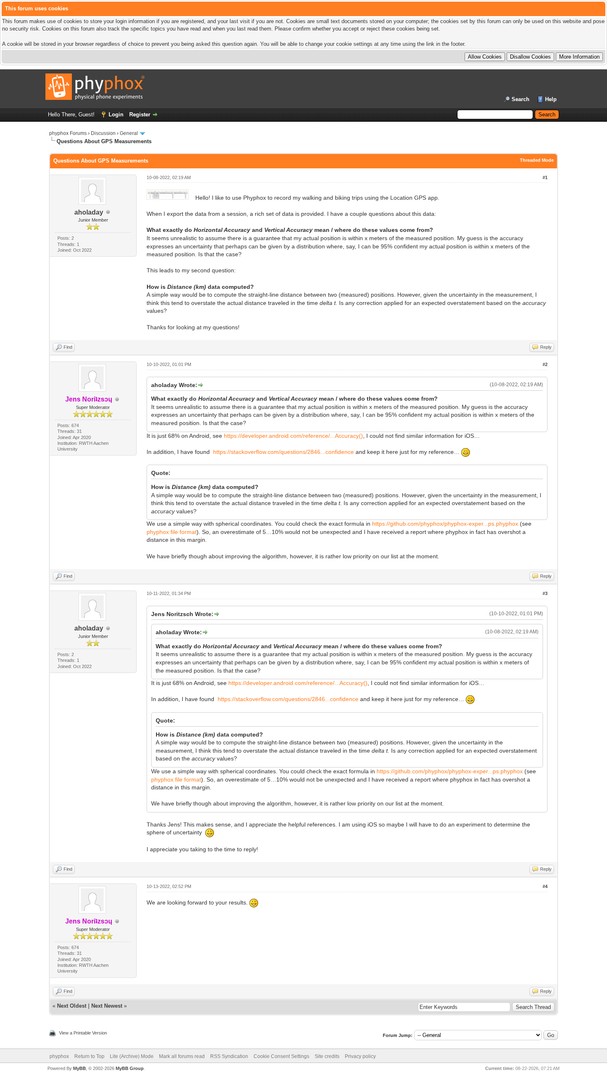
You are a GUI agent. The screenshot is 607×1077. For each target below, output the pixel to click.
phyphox (59, 1056)
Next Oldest (71, 1006)
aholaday (88, 212)
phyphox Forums (68, 133)
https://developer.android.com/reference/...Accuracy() (293, 435)
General (129, 133)
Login (116, 114)
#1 (545, 177)
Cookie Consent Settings (281, 1056)
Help (551, 99)
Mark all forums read (182, 1056)
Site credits (327, 1056)
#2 (545, 364)
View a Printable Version (83, 1032)
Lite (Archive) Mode (132, 1056)
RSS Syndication (229, 1056)
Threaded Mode (537, 160)
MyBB (79, 1068)
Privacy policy (360, 1056)
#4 (545, 886)
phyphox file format (172, 532)
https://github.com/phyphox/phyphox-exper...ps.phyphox (445, 523)
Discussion (103, 133)
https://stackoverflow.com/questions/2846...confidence (283, 452)
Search (520, 99)
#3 (545, 593)
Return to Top (89, 1056)
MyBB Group (130, 1068)
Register (139, 114)
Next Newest (106, 1006)
